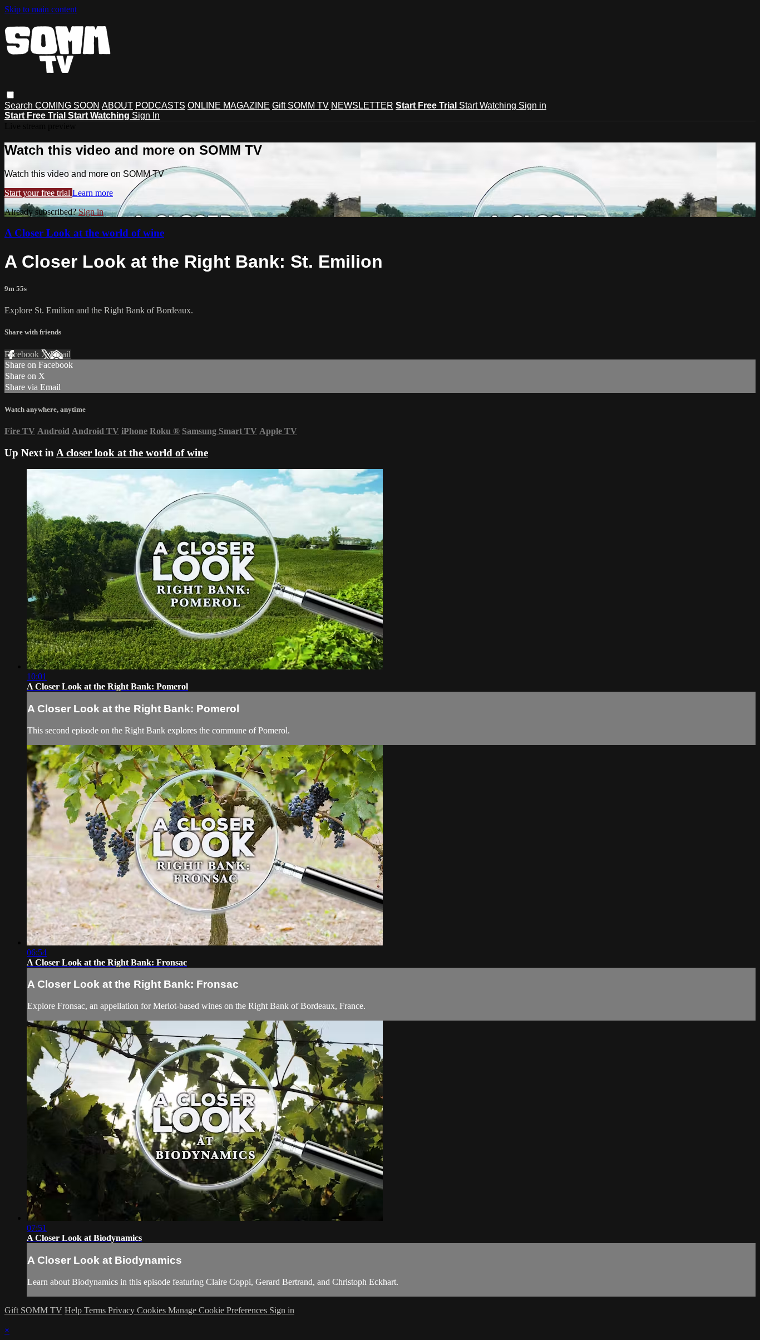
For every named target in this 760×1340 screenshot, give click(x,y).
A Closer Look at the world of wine (84, 233)
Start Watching (489, 105)
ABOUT (117, 105)
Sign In (146, 115)
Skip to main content (40, 9)
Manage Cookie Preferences (218, 1310)
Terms (96, 1310)
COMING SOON (67, 105)
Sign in (532, 105)
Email (60, 354)
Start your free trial (38, 193)
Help (74, 1310)
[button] (10, 94)
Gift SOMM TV (300, 105)
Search (19, 105)
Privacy (122, 1310)
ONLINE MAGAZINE (228, 105)
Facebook (22, 354)
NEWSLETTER (362, 105)
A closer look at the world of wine (132, 453)
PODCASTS (160, 105)
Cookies (152, 1310)
